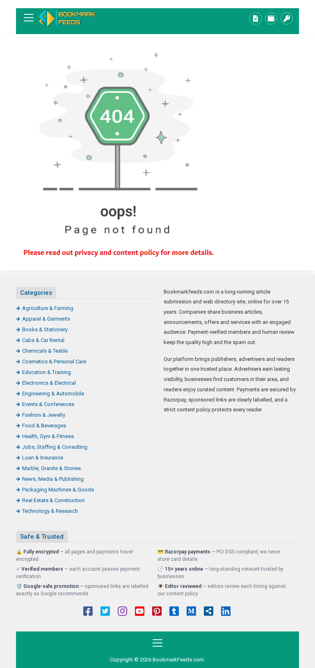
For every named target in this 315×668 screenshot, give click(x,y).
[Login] (287, 18)
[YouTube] (139, 612)
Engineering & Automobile (53, 393)
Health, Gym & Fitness (48, 436)
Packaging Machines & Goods (58, 490)
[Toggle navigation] (28, 17)
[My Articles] (255, 18)
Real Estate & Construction (53, 500)
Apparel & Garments (46, 319)
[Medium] (191, 612)
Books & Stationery (45, 329)
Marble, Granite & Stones (51, 468)
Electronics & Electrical (49, 383)
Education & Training (46, 372)
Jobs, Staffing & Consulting (54, 447)
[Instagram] (122, 612)
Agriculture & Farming (47, 308)
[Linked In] (226, 612)
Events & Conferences (48, 404)
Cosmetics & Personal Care (54, 361)
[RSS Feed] (208, 612)
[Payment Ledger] (271, 18)
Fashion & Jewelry (43, 415)
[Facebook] (88, 612)
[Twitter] (105, 612)
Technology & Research (50, 511)
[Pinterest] (157, 612)
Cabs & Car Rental (43, 340)
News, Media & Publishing (53, 479)
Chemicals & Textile (45, 351)
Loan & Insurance (42, 458)
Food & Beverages (44, 425)
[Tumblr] (174, 612)
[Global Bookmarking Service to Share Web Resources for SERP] (67, 18)
